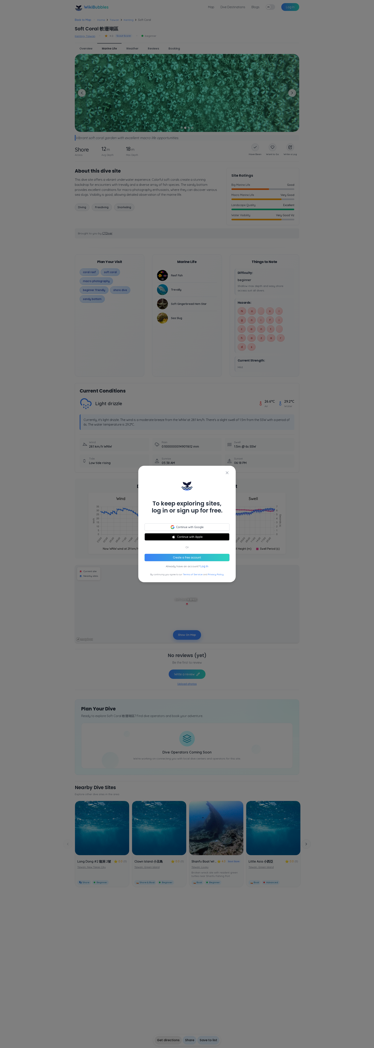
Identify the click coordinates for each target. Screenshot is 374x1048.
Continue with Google (190, 527)
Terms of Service (193, 574)
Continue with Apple (190, 537)
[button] (187, 524)
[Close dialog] (227, 473)
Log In (204, 566)
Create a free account (187, 557)
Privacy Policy (216, 574)
